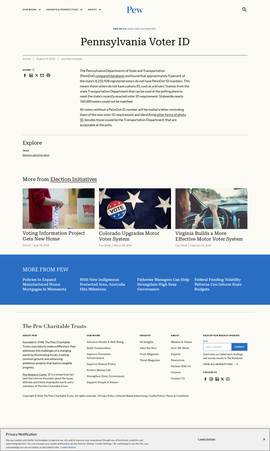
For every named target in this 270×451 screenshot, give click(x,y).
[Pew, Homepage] (135, 9)
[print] (48, 75)
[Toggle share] (245, 66)
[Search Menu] (244, 10)
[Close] (264, 439)
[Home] (54, 326)
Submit (239, 346)
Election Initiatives (73, 179)
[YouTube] (228, 379)
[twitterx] (36, 75)
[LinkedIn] (217, 379)
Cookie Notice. (68, 447)
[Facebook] (205, 379)
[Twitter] (222, 379)
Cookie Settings (206, 439)
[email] (42, 75)
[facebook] (25, 75)
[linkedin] (31, 75)
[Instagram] (211, 379)
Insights (145, 335)
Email (205, 341)
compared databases (110, 76)
